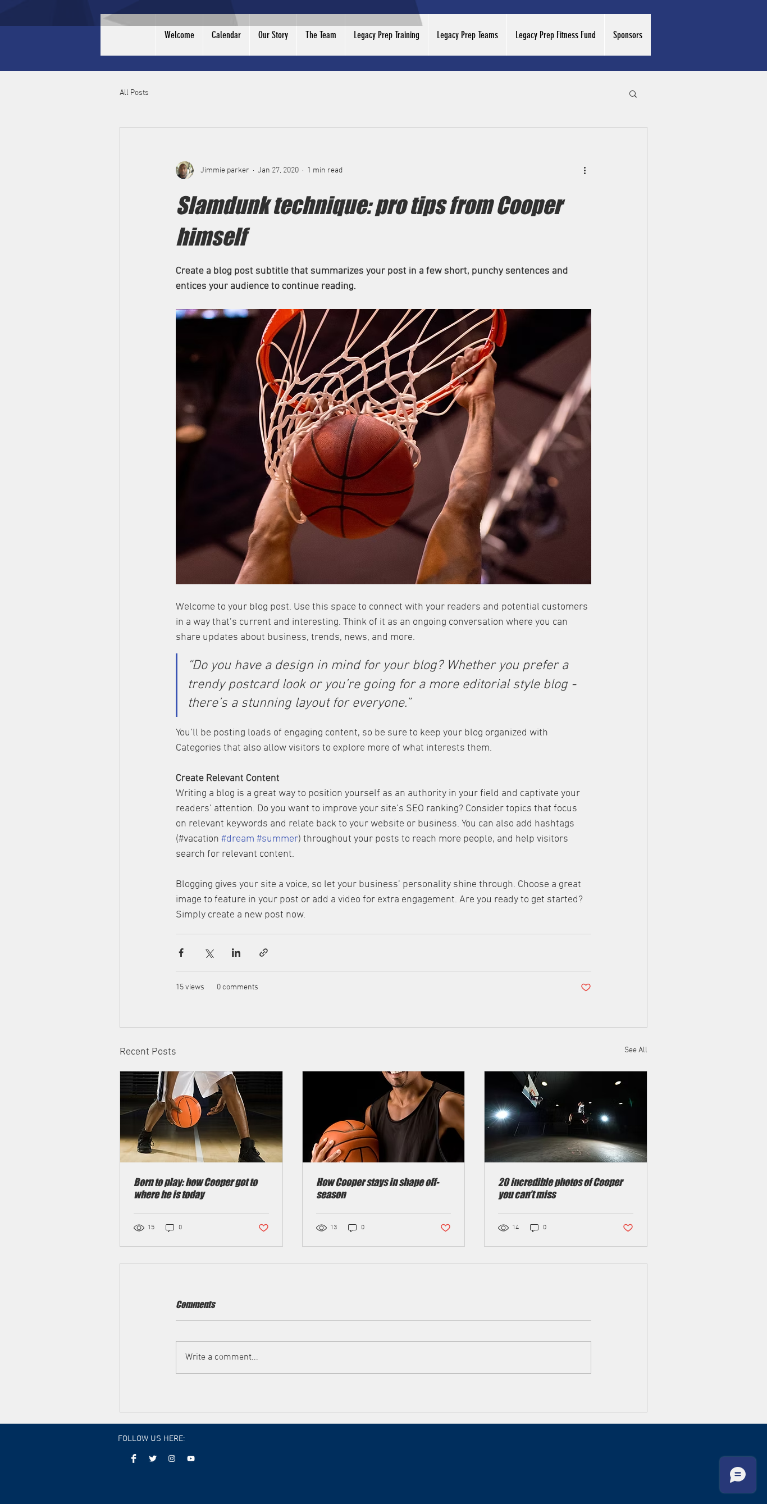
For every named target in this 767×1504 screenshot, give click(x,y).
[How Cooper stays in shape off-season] (384, 1116)
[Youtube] (190, 1458)
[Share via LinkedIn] (236, 952)
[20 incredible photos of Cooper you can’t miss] (566, 1116)
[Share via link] (263, 952)
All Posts (134, 93)
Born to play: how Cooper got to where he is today (195, 1188)
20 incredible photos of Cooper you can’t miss (560, 1188)
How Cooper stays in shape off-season (377, 1188)
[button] (633, 93)
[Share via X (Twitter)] (208, 952)
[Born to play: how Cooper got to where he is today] (201, 1116)
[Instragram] (171, 1458)
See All (635, 1050)
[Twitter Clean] (152, 1458)
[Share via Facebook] (181, 952)
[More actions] (584, 170)
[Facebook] (133, 1458)
